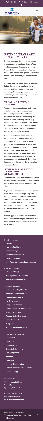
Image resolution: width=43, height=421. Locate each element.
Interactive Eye (12, 251)
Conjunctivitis (11, 345)
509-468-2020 (16, 394)
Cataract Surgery (13, 258)
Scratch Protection (13, 320)
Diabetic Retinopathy (14, 349)
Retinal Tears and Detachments (19, 368)
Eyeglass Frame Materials (16, 294)
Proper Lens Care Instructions (18, 309)
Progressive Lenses (14, 305)
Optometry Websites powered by (17, 415)
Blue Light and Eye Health (16, 290)
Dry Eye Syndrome (13, 353)
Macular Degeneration (15, 364)
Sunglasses (10, 324)
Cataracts (10, 341)
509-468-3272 (14, 396)
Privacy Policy (8, 412)
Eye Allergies (11, 357)
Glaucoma (10, 360)
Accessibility (20, 412)
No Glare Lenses (12, 301)
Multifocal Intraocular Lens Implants (21, 262)
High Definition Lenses (15, 297)
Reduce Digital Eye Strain (16, 316)
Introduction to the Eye (15, 255)
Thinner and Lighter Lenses (17, 327)
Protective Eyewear (14, 312)
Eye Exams (10, 243)
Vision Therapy (12, 372)
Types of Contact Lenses (16, 279)
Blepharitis (10, 338)
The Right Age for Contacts (17, 276)
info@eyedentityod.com (14, 399)
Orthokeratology (12, 272)
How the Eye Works (13, 247)
